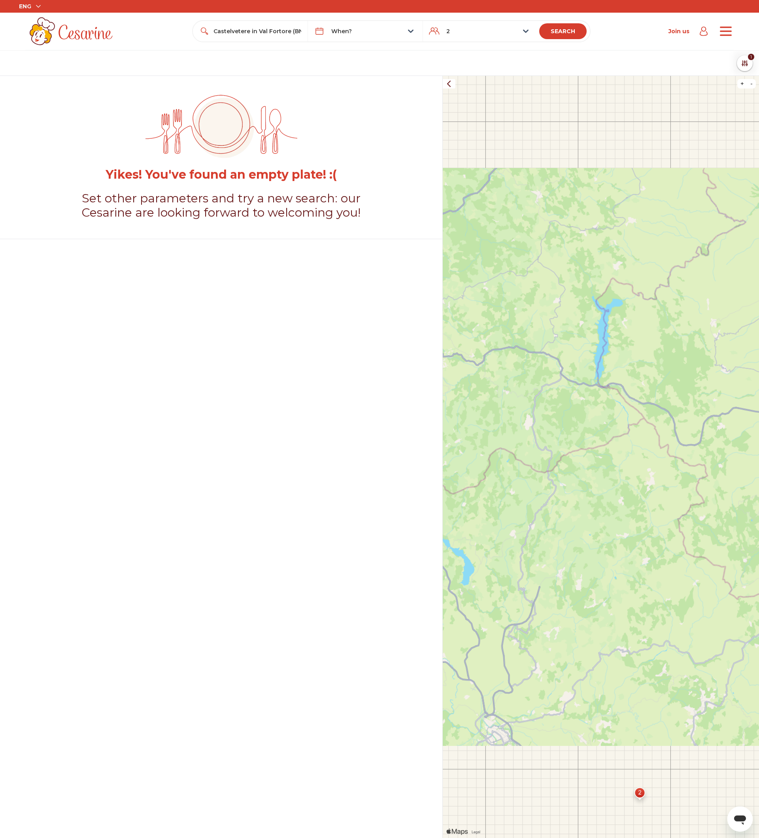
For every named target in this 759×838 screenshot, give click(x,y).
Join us (678, 31)
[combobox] (257, 31)
